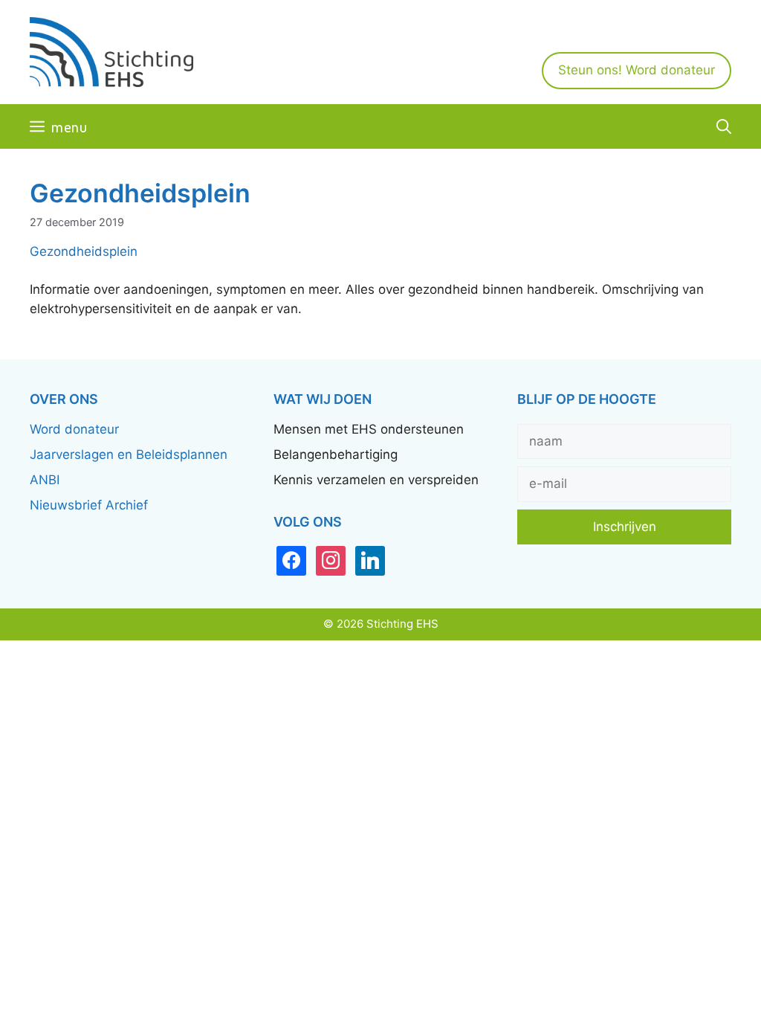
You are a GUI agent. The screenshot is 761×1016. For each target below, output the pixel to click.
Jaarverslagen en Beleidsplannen (128, 454)
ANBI (44, 479)
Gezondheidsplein (83, 251)
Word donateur (74, 429)
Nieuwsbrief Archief (89, 505)
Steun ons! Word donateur (636, 69)
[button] (724, 126)
